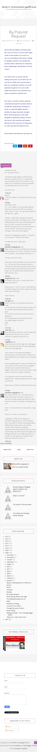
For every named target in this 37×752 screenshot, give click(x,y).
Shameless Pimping (13, 604)
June (8, 569)
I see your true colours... (14, 606)
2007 (7, 619)
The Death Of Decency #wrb (22, 504)
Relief (8, 601)
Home (19, 449)
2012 (7, 543)
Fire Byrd (8, 301)
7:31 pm (7, 340)
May (8, 571)
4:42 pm (7, 203)
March (9, 576)
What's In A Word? (19, 496)
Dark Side (8, 330)
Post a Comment (5, 443)
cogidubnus (8, 342)
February (10, 578)
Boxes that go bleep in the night (17, 597)
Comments (10, 730)
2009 (7, 550)
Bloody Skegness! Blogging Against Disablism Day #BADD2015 (21, 489)
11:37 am (8, 328)
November (10, 557)
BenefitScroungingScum (12, 247)
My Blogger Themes (30, 745)
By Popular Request (13, 594)
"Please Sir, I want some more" (17, 617)
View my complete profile (20, 467)
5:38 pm (7, 276)
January (9, 580)
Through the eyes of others (15, 608)
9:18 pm (7, 390)
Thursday (9, 590)
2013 (7, 541)
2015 (7, 536)
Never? (9, 587)
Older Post (30, 449)
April (8, 573)
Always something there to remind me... (19, 583)
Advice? (9, 585)
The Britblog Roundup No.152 (16, 599)
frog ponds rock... (10, 278)
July (8, 567)
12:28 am (8, 299)
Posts (9, 726)
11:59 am (8, 193)
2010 (7, 548)
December (10, 555)
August (9, 564)
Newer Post (7, 449)
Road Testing (11, 610)
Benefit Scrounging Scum (20, 743)
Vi (5, 195)
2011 (7, 546)
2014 (7, 539)
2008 (7, 553)
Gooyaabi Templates (20, 748)
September (10, 562)
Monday (9, 592)
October (10, 560)
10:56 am (8, 441)
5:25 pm (7, 245)
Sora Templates (16, 745)
